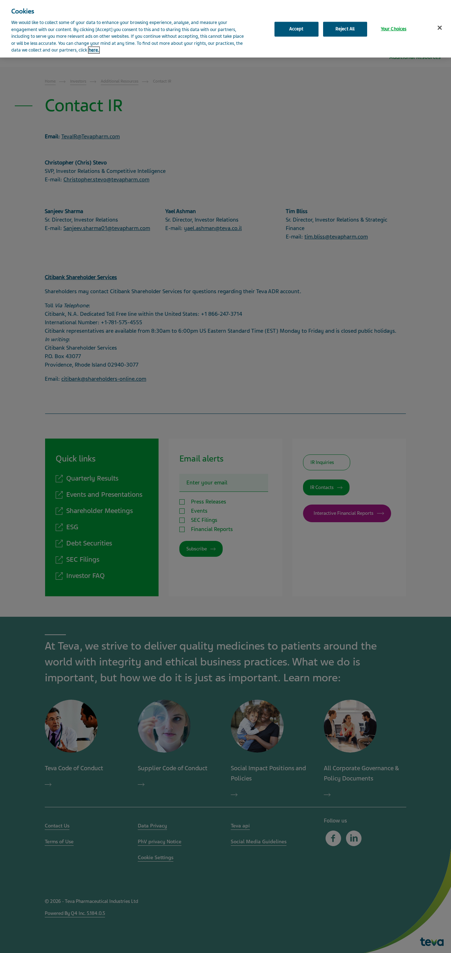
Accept (296, 29)
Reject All (344, 29)
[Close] (439, 28)
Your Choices (394, 29)
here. (94, 50)
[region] (225, 29)
